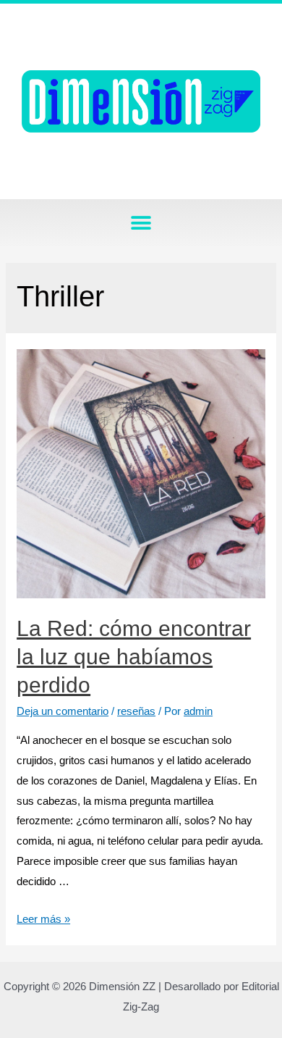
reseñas (136, 711)
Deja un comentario (62, 711)
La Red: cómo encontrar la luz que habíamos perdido (134, 656)
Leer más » (43, 919)
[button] (141, 222)
